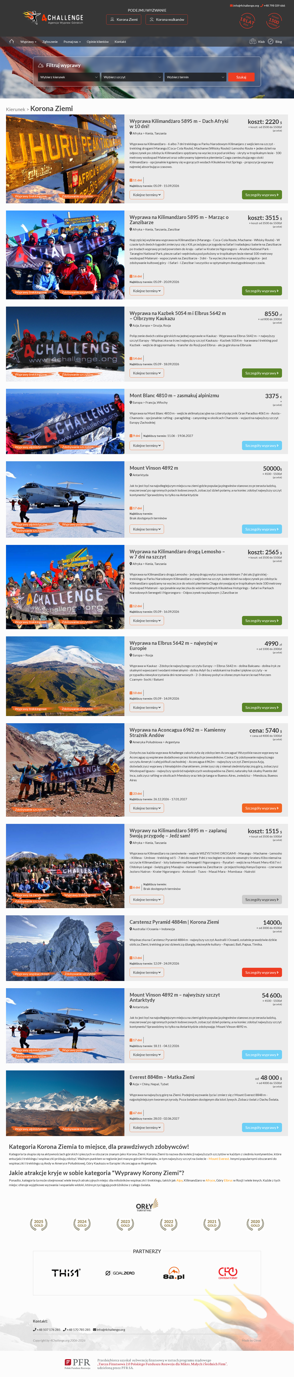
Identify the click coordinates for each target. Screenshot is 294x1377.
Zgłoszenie (50, 41)
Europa (145, 325)
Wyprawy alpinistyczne (31, 447)
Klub (261, 41)
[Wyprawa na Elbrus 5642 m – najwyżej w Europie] (65, 676)
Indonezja (168, 929)
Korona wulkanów (170, 19)
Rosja (167, 325)
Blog (278, 41)
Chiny (145, 1084)
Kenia (149, 133)
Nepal (155, 1084)
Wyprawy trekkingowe (31, 196)
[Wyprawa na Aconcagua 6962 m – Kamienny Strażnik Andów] (65, 770)
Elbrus (228, 1180)
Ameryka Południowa (147, 742)
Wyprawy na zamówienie (32, 895)
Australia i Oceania (145, 929)
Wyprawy (27, 41)
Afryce (210, 1180)
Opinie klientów (98, 41)
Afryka (137, 133)
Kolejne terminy (145, 195)
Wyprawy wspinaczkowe (32, 974)
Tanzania (160, 133)
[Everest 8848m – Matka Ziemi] (65, 1103)
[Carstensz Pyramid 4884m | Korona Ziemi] (65, 948)
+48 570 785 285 (78, 1329)
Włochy (162, 402)
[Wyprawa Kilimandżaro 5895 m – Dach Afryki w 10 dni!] (65, 158)
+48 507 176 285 (48, 1329)
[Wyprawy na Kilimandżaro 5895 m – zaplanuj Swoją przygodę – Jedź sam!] (65, 866)
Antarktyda (140, 475)
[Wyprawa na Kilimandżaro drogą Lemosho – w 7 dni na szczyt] (65, 587)
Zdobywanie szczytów (77, 196)
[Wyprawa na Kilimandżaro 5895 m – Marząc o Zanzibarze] (65, 255)
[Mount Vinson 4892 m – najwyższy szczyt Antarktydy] (65, 1025)
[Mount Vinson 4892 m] (65, 499)
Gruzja (157, 325)
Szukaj (241, 77)
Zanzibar (174, 229)
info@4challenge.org (110, 1329)
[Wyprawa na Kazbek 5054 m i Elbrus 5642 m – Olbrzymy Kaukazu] (65, 344)
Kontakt (120, 41)
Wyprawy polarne (74, 524)
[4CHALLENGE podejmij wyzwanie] (53, 17)
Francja (150, 402)
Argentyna (172, 742)
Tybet (164, 1084)
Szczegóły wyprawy (261, 195)
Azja (136, 325)
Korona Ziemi (127, 19)
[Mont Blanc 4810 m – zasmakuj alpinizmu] (65, 421)
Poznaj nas (71, 41)
